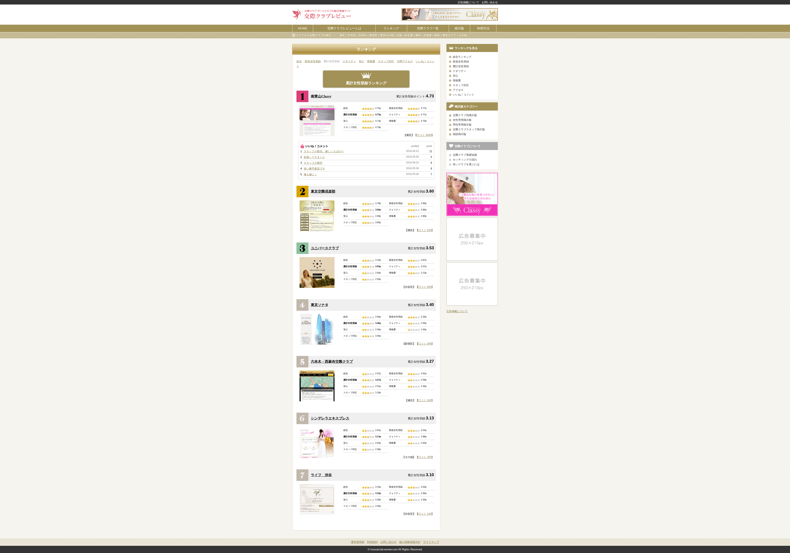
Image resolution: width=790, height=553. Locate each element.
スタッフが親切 (313, 162)
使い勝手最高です (314, 168)
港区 (342, 35)
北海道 (428, 35)
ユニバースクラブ (325, 248)
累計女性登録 (461, 66)
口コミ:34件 (424, 135)
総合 (299, 61)
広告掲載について (468, 2)
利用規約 (372, 542)
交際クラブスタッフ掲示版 (469, 129)
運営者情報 (357, 542)
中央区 (352, 35)
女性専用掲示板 (462, 119)
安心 (361, 61)
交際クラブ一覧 (428, 28)
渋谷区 (363, 35)
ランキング (391, 28)
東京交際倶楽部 (323, 191)
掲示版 (459, 28)
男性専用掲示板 (462, 124)
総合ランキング (462, 56)
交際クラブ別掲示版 (465, 115)
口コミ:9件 (424, 287)
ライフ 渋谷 (321, 475)
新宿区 (373, 35)
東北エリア (449, 35)
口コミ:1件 (424, 513)
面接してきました (314, 157)
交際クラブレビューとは (344, 28)
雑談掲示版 (459, 134)
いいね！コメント (463, 94)
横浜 (418, 35)
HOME (302, 28)
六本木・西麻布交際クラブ (332, 362)
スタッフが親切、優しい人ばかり (324, 151)
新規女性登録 (313, 61)
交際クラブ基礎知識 (465, 154)
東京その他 (387, 35)
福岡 (437, 35)
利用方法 (483, 28)
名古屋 (409, 35)
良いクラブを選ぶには (466, 164)
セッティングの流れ (465, 159)
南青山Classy (321, 96)
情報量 (371, 61)
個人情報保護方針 (410, 542)
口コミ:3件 (424, 400)
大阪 (399, 35)
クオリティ (349, 61)
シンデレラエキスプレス (330, 418)
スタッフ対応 (386, 61)
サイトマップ (431, 542)
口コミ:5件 (424, 230)
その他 (463, 35)
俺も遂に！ (310, 174)
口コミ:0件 (424, 343)
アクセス (458, 89)
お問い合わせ (490, 2)
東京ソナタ (319, 305)
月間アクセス (405, 61)
